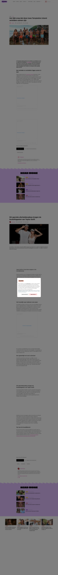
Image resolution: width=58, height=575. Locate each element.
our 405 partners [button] (28, 283)
